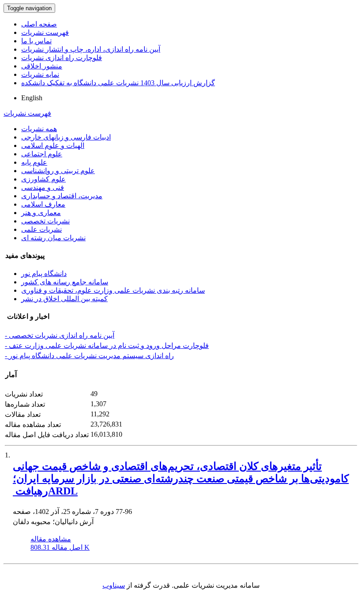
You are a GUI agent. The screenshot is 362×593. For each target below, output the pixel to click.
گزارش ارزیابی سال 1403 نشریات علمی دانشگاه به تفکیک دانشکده (118, 83)
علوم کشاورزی (43, 179)
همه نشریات (39, 128)
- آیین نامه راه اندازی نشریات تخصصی (59, 335)
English (31, 98)
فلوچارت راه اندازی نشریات (61, 57)
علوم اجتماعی (41, 154)
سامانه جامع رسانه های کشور (64, 282)
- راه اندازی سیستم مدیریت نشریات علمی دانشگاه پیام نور (89, 355)
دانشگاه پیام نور (44, 273)
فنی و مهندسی (42, 187)
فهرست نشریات (45, 32)
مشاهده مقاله (50, 539)
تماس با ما (36, 41)
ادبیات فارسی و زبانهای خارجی (66, 137)
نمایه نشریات (40, 74)
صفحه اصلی (39, 24)
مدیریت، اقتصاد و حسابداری (61, 196)
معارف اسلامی (43, 204)
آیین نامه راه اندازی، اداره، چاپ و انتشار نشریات (90, 49)
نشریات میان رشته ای (53, 238)
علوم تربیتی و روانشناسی (58, 170)
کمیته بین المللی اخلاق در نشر (64, 298)
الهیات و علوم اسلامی (52, 145)
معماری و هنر (41, 212)
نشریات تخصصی (45, 221)
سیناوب (113, 585)
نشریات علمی (41, 229)
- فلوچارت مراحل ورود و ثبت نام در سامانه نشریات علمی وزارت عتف (107, 345)
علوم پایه (34, 162)
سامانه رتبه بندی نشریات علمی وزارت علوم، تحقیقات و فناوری (113, 290)
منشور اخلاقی (41, 66)
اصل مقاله (60, 547)
